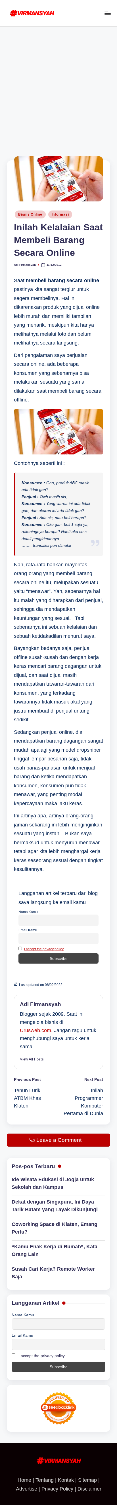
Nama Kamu (28, 912)
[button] (32, 1059)
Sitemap (87, 1480)
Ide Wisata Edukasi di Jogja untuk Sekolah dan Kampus (53, 1183)
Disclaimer (89, 1489)
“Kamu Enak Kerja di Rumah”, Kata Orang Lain (54, 1250)
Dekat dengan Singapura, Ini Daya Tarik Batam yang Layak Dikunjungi (55, 1205)
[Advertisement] (58, 87)
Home (24, 1480)
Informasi (60, 214)
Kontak (66, 1480)
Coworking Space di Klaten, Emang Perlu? (54, 1228)
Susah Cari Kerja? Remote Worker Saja (53, 1272)
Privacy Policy (57, 1489)
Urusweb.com (35, 1030)
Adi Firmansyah (40, 1004)
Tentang (44, 1480)
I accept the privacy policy (44, 949)
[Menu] (107, 13)
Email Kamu (27, 930)
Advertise (26, 1489)
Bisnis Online (30, 214)
